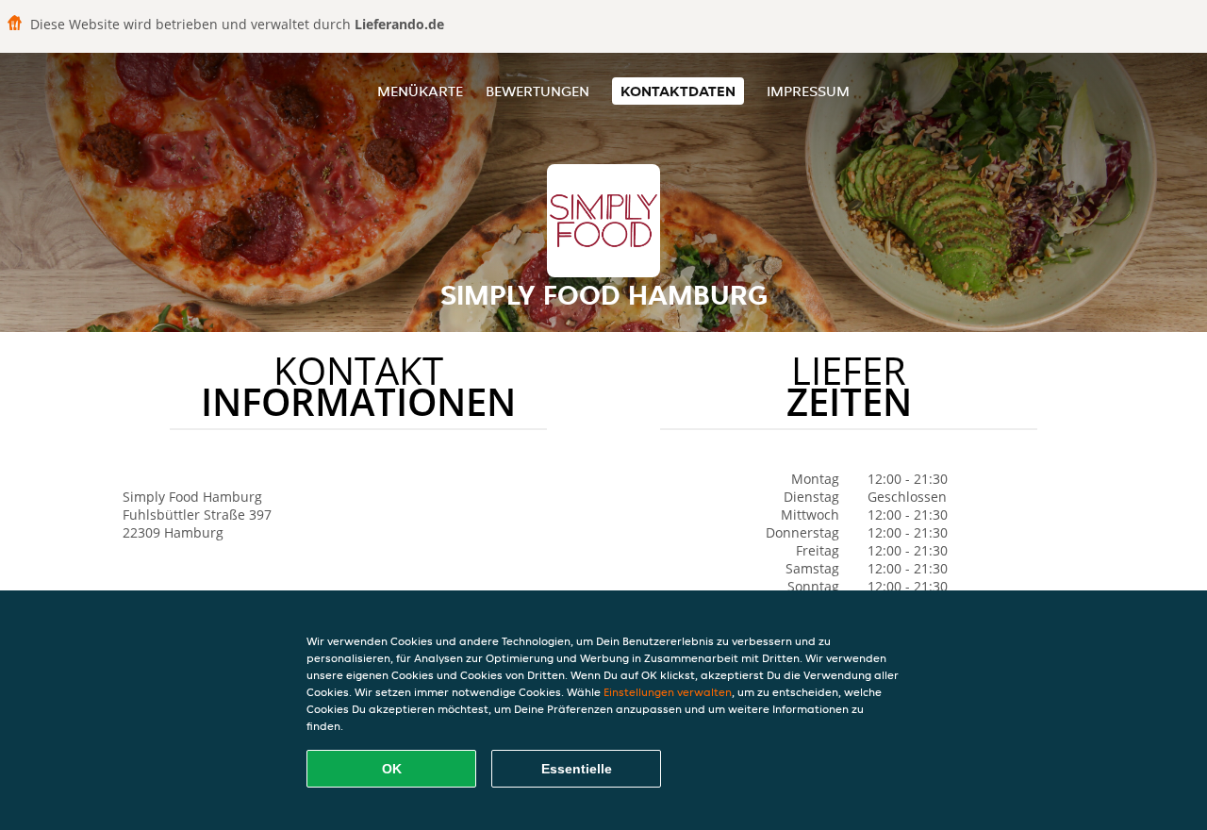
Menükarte (420, 91)
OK (392, 768)
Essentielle (576, 768)
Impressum (808, 91)
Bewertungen (537, 91)
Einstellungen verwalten (668, 692)
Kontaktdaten (678, 91)
